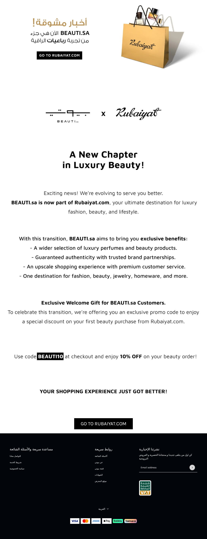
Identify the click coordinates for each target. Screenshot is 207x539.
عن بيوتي (99, 462)
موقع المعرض (101, 481)
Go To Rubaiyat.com (103, 423)
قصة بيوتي (99, 468)
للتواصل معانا (15, 456)
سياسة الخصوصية (17, 468)
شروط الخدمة (15, 462)
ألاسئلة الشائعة (101, 456)
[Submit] (192, 467)
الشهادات (99, 475)
